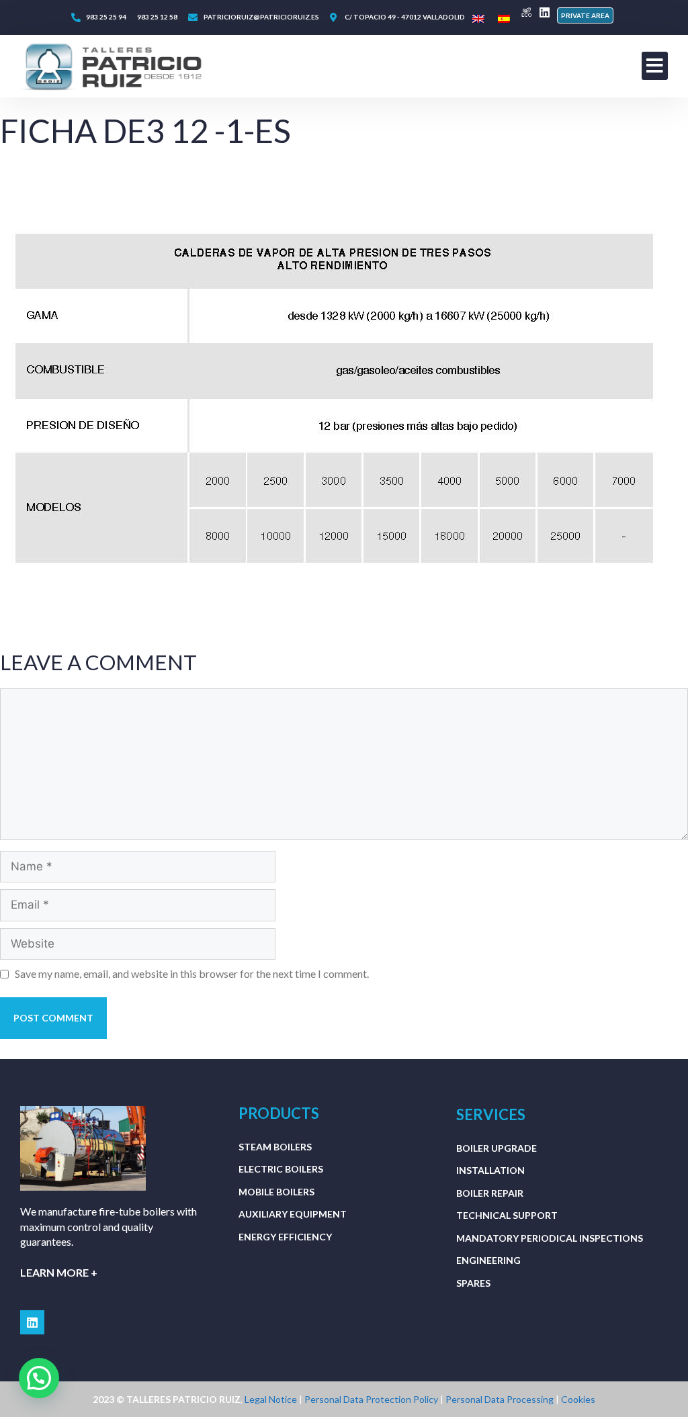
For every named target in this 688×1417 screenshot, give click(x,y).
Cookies (578, 1399)
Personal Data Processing (500, 1399)
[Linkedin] (544, 12)
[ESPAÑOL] (504, 19)
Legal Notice (272, 1399)
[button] (585, 15)
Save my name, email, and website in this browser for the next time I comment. (192, 973)
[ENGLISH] (478, 19)
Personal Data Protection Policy (371, 1399)
